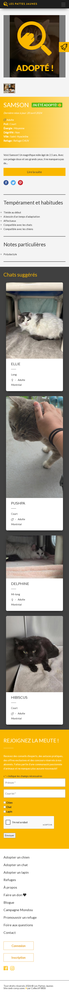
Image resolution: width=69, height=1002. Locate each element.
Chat (9, 806)
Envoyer (9, 835)
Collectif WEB (38, 988)
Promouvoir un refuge (20, 917)
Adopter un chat (16, 865)
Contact (10, 932)
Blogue (9, 902)
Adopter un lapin (16, 872)
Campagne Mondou (18, 910)
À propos (10, 887)
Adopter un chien (16, 857)
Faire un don (13, 895)
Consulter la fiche (34, 320)
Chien (9, 802)
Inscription (18, 957)
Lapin (9, 811)
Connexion (19, 946)
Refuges (10, 880)
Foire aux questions (18, 925)
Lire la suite (34, 172)
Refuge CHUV (21, 140)
